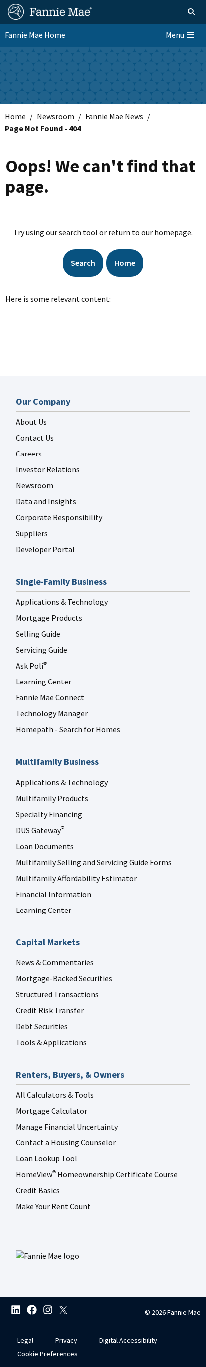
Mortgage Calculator (52, 1111)
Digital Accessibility (129, 1340)
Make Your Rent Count (53, 1206)
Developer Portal (45, 549)
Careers (29, 453)
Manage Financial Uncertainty (67, 1127)
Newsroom (55, 116)
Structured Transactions (57, 994)
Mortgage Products (49, 618)
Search (83, 263)
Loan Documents (45, 846)
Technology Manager (52, 713)
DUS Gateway (40, 830)
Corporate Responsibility (59, 517)
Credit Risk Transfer (50, 1010)
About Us (31, 422)
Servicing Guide (42, 650)
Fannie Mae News (115, 116)
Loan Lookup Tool (47, 1158)
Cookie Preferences (48, 1353)
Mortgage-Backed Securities (64, 978)
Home (15, 116)
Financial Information (54, 894)
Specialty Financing (49, 814)
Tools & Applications (51, 1042)
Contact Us (35, 438)
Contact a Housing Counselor (66, 1142)
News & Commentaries (55, 962)
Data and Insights (46, 501)
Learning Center (44, 681)
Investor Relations (48, 469)
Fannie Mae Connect (50, 697)
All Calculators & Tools (55, 1095)
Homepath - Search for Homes (68, 729)
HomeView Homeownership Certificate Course (97, 1174)
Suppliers (32, 533)
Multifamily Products (52, 798)
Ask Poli (31, 666)
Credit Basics (38, 1190)
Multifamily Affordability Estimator (76, 878)
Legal (26, 1340)
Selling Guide (38, 634)
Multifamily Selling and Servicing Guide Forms (94, 862)
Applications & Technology (62, 602)
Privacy (67, 1340)
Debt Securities (42, 1026)
